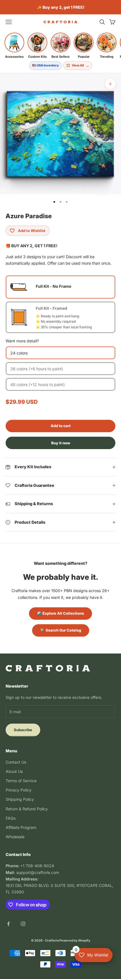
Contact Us (16, 762)
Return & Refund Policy (27, 808)
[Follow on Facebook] (8, 924)
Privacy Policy (19, 790)
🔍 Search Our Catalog (60, 630)
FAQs (10, 818)
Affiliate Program (21, 827)
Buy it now (60, 443)
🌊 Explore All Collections (60, 613)
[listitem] (14, 46)
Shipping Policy (20, 799)
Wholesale (15, 836)
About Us (14, 771)
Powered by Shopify (74, 940)
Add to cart (61, 425)
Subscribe (23, 730)
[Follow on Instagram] (23, 924)
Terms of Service (21, 780)
